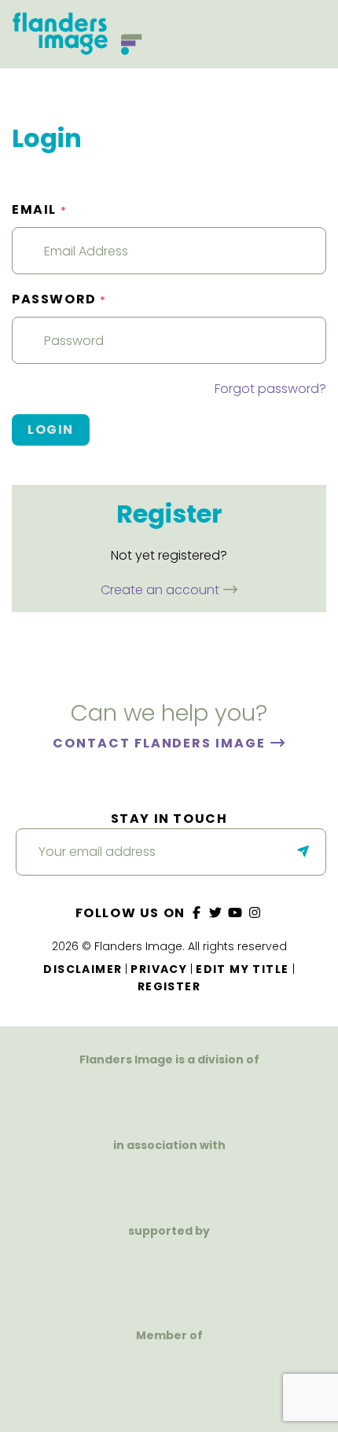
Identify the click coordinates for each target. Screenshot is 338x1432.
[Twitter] (216, 913)
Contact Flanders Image (161, 743)
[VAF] (169, 1095)
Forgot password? (270, 389)
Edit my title (242, 969)
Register (169, 986)
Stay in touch (169, 819)
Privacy (158, 969)
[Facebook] (196, 913)
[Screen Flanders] (169, 1181)
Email (39, 209)
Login (51, 429)
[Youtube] (236, 913)
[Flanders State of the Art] (114, 1276)
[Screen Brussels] (228, 1276)
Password (59, 299)
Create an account (161, 590)
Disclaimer (82, 969)
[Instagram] (255, 913)
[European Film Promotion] (168, 1380)
